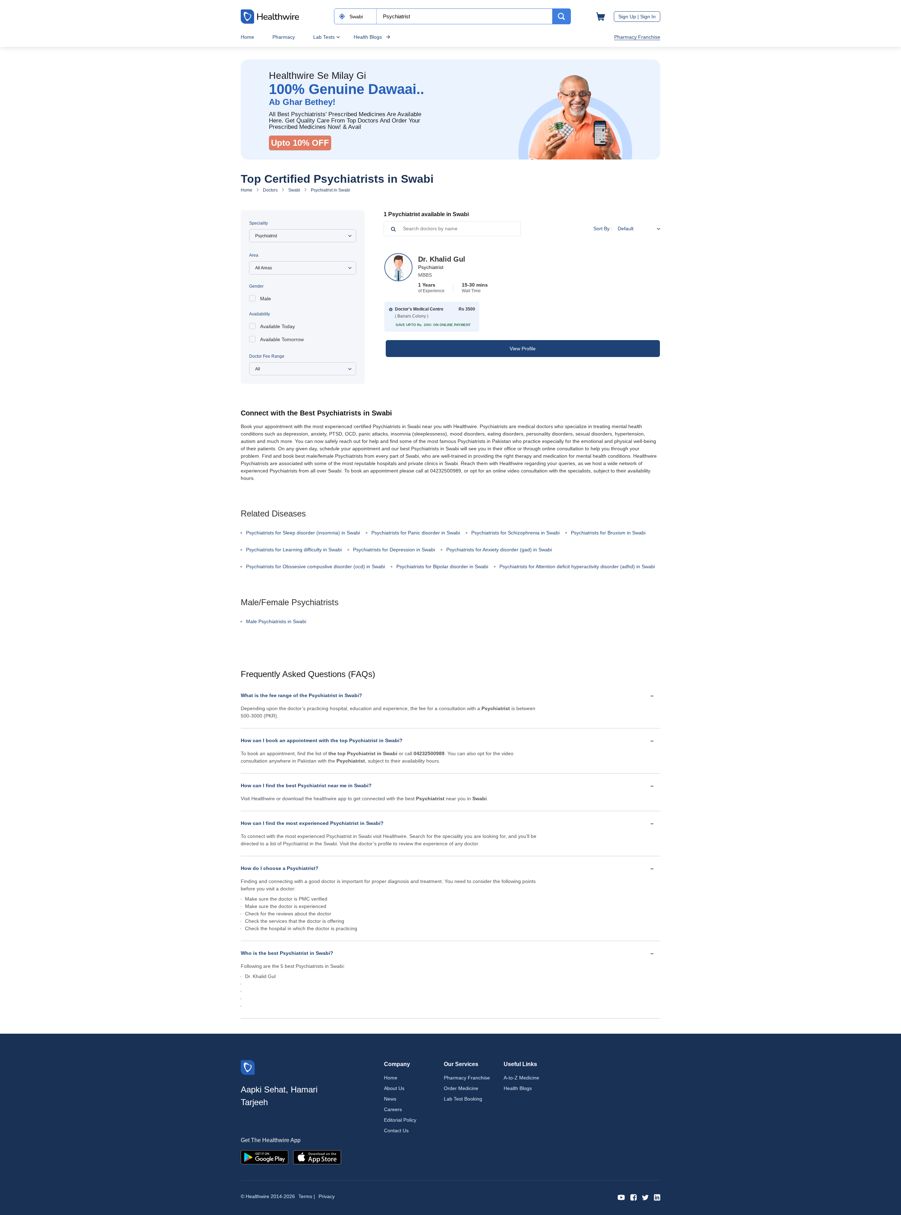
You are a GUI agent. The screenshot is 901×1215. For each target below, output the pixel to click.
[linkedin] (657, 1197)
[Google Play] (264, 1157)
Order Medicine (461, 1088)
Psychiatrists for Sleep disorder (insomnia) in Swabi (303, 533)
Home (247, 37)
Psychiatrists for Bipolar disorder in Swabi (442, 566)
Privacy (327, 1196)
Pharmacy (283, 37)
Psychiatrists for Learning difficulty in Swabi (294, 549)
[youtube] (621, 1197)
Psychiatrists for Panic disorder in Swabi (415, 533)
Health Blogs (368, 37)
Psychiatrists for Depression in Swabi (394, 549)
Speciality (258, 223)
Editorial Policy (400, 1120)
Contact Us (396, 1130)
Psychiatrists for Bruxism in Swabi (608, 533)
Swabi (294, 190)
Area (253, 255)
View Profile (523, 348)
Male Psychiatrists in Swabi (276, 621)
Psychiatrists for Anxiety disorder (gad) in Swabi (499, 549)
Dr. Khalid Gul (441, 259)
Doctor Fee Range (266, 356)
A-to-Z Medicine (521, 1078)
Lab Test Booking (463, 1099)
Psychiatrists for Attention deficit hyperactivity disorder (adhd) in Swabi (577, 566)
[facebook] (633, 1197)
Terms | (306, 1196)
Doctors (270, 190)
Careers (393, 1109)
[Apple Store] (317, 1157)
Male (265, 298)
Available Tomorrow (282, 339)
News (390, 1099)
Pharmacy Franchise (637, 37)
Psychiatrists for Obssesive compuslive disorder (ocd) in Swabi (315, 566)
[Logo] (248, 1067)
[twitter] (645, 1197)
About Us (394, 1088)
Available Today (277, 326)
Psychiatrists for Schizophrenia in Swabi (515, 533)
